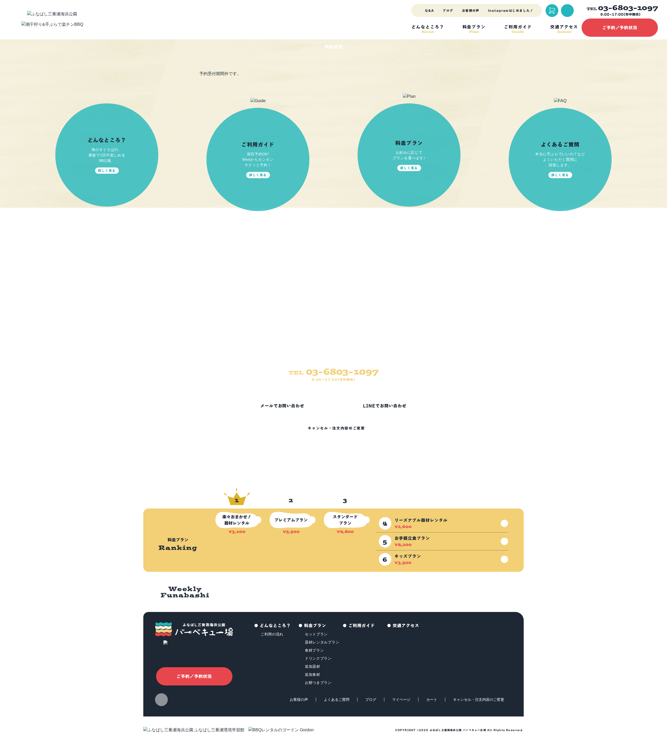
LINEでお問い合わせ (384, 406)
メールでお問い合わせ (282, 406)
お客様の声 (470, 10)
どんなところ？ (275, 625)
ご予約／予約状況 (620, 28)
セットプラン (316, 634)
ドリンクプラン (318, 658)
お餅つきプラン (318, 683)
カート (431, 699)
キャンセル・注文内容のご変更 (336, 428)
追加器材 (312, 666)
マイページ (401, 699)
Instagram (161, 699)
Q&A (429, 10)
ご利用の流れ (272, 634)
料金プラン (315, 625)
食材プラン (314, 650)
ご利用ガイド (361, 625)
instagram (510, 10)
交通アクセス (406, 625)
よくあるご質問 (336, 699)
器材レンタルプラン (322, 642)
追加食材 (312, 674)
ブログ (448, 10)
